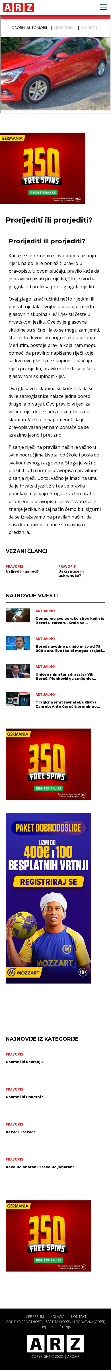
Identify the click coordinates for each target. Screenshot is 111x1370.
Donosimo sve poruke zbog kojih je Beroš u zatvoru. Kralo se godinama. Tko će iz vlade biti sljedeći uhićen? (70, 620)
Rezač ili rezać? (20, 1132)
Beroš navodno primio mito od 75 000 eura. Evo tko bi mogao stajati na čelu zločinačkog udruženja (69, 648)
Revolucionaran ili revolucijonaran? (40, 1167)
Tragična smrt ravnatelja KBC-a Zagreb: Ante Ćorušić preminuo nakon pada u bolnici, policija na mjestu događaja (67, 704)
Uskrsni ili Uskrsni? (24, 1097)
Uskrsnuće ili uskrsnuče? (71, 573)
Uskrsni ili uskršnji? (25, 1062)
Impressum (34, 1316)
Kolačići (57, 1316)
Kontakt (79, 1316)
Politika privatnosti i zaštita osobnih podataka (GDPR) (55, 1321)
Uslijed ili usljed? (22, 571)
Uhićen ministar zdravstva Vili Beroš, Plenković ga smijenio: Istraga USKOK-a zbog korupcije (67, 676)
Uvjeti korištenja (55, 1326)
